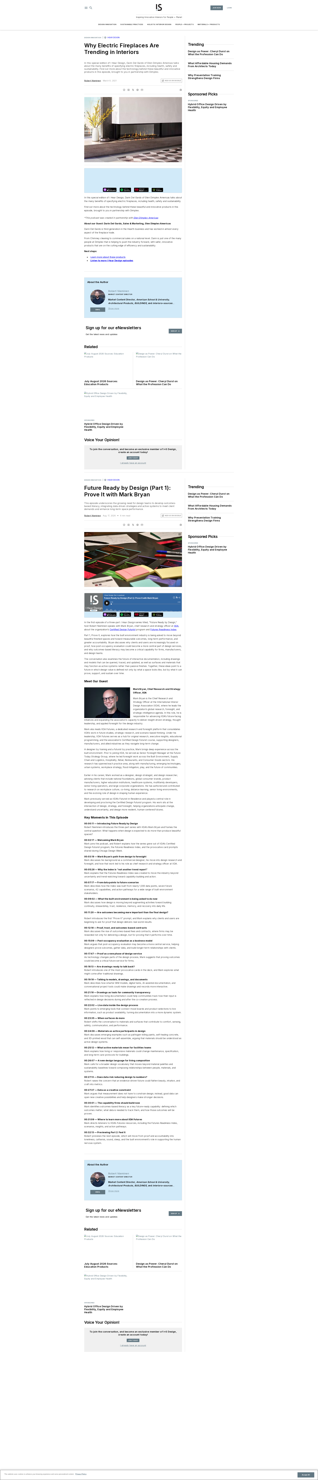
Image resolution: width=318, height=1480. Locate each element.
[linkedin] (128, 90)
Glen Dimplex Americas (145, 217)
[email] (142, 90)
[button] (86, 8)
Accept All (306, 1475)
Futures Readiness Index (163, 646)
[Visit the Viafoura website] (175, 460)
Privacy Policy (80, 1474)
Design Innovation (107, 24)
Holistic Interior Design (159, 24)
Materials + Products (209, 24)
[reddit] (137, 90)
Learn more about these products (107, 257)
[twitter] (133, 90)
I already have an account (133, 480)
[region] (133, 453)
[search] (91, 8)
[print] (180, 90)
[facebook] (124, 90)
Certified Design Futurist (123, 646)
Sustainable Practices (131, 24)
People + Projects (184, 24)
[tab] (91, 448)
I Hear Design (113, 38)
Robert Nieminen (92, 80)
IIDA (176, 643)
